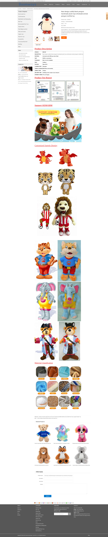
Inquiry (78, 4)
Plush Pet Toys (21, 36)
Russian (72, 502)
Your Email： (41, 481)
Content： (42, 484)
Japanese (60, 502)
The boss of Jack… (22, 58)
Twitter (82, 1)
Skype (90, 1)
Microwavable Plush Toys (23, 24)
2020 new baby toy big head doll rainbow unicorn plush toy (47, 418)
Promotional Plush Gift (22, 41)
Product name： (41, 475)
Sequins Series (21, 26)
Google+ (84, 1)
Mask (19, 46)
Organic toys (20, 34)
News (63, 4)
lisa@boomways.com (24, 76)
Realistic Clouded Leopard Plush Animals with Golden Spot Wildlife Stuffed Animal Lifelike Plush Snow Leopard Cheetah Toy (60, 416)
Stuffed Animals (30, 8)
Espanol (41, 502)
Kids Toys (20, 21)
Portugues (55, 502)
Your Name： (41, 478)
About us (51, 4)
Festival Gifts (21, 39)
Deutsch (37, 502)
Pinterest (88, 1)
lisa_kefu (22, 77)
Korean (64, 502)
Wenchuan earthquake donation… (24, 56)
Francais (46, 502)
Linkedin (86, 1)
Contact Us (84, 4)
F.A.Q (73, 4)
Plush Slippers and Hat (22, 29)
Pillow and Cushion (22, 31)
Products (57, 4)
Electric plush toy (21, 14)
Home (45, 4)
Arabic (68, 502)
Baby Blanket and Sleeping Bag (24, 19)
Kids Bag (20, 44)
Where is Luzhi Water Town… (24, 60)
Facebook (80, 1)
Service (68, 4)
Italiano (50, 502)
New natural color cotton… (23, 53)
